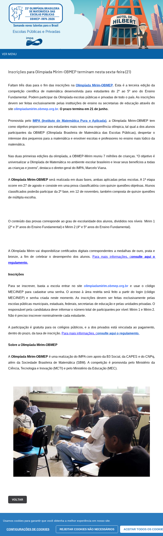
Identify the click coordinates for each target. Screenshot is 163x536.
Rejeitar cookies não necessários (87, 529)
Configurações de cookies (28, 529)
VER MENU (9, 54)
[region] (81, 524)
